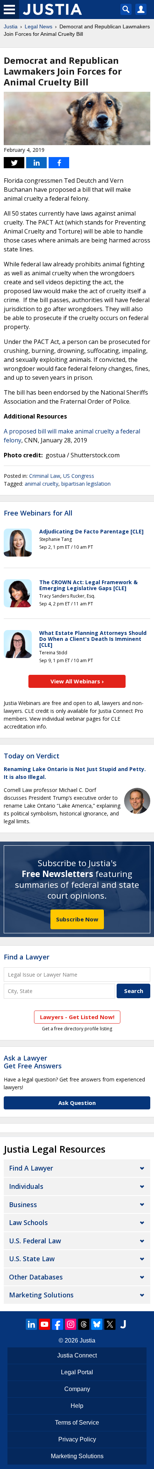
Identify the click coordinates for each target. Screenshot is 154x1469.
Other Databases (36, 1276)
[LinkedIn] (31, 1324)
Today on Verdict (31, 755)
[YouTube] (44, 1324)
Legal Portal (77, 1372)
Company (77, 1389)
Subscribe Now (77, 919)
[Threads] (83, 1324)
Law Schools (28, 1222)
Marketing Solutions (41, 1294)
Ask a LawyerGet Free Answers (33, 1062)
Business (23, 1204)
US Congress (78, 475)
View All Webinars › (77, 681)
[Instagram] (70, 1324)
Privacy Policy (77, 1439)
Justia (11, 26)
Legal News (38, 26)
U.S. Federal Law (35, 1240)
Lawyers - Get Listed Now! (77, 1017)
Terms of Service (77, 1422)
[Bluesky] (96, 1324)
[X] (110, 1324)
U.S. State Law (32, 1258)
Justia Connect (77, 1355)
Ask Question (77, 1102)
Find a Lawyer (26, 956)
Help (77, 1406)
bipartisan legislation (86, 483)
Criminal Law (44, 475)
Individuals (26, 1186)
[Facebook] (57, 1324)
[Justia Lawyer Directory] (123, 1324)
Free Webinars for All (38, 513)
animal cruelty (41, 483)
